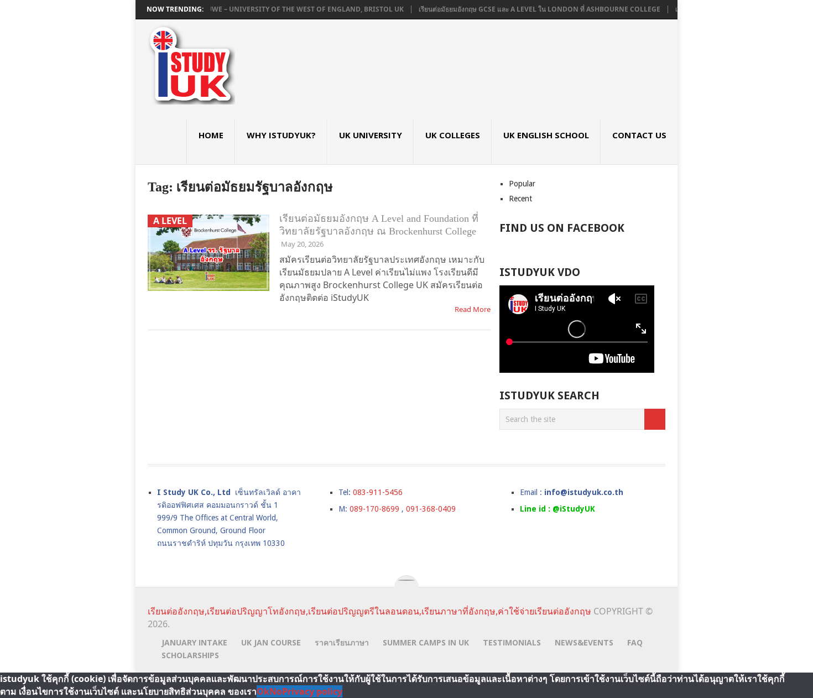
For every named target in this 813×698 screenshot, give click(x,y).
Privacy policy (312, 691)
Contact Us (639, 134)
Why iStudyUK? (281, 134)
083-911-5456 (378, 492)
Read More (473, 309)
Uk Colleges (452, 134)
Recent (520, 198)
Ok (263, 691)
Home (211, 134)
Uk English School (546, 134)
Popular (522, 183)
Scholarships (190, 655)
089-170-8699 (374, 508)
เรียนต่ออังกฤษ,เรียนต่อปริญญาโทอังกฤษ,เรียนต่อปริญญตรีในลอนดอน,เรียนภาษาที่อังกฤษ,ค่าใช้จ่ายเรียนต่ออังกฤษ (369, 611)
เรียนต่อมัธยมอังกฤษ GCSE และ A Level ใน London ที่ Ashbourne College (526, 9)
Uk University (370, 134)
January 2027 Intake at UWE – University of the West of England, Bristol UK (250, 9)
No (275, 691)
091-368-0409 (431, 508)
